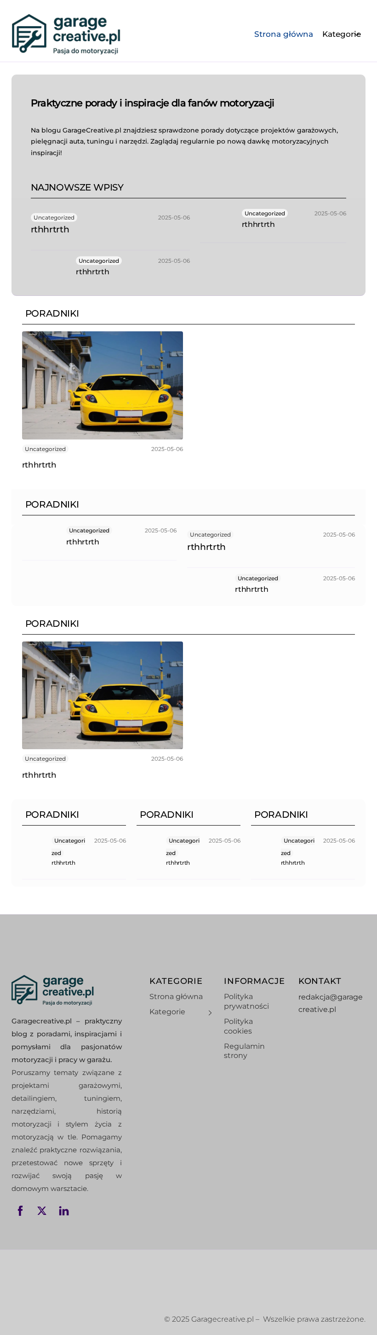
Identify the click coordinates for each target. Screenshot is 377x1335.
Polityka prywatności (246, 1001)
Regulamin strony (244, 1051)
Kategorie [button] (341, 34)
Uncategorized (54, 217)
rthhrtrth (50, 229)
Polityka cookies (238, 1026)
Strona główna (283, 34)
